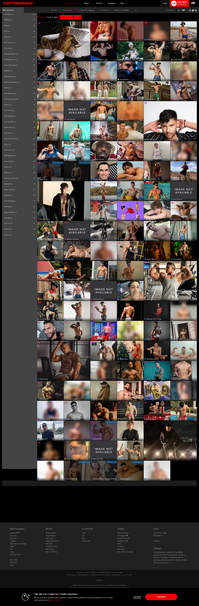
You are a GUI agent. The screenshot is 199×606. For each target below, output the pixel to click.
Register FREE (15, 533)
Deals (12, 565)
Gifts (83, 538)
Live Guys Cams (70, 3)
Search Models (50, 536)
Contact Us (121, 546)
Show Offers (50, 549)
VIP (11, 549)
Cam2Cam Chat (15, 554)
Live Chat (13, 536)
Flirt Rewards (86, 541)
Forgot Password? (123, 538)
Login (165, 3)
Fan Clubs (49, 544)
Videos (86, 3)
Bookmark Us (157, 536)
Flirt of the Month (51, 552)
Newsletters (121, 549)
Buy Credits (14, 560)
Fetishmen (111, 3)
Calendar (13, 541)
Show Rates (49, 538)
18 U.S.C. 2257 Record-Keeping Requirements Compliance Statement (99, 588)
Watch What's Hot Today (18, 544)
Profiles (99, 3)
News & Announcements (125, 552)
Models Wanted (51, 533)
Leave (137, 597)
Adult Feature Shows (52, 541)
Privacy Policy (55, 600)
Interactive (13, 538)
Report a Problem (123, 533)
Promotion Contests (52, 546)
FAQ (119, 544)
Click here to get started (160, 563)
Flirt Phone (13, 562)
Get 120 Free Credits (160, 533)
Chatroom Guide (122, 541)
